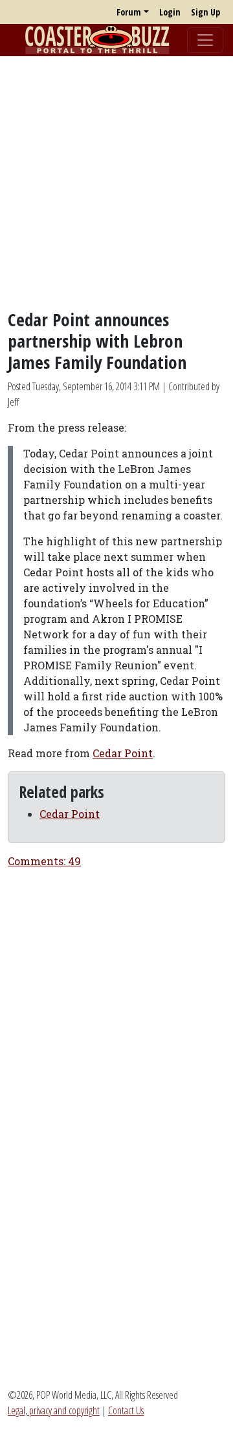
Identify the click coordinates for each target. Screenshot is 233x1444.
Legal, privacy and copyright (54, 1410)
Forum (128, 12)
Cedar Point (123, 753)
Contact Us (126, 1410)
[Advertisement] (116, 183)
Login (170, 12)
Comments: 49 (44, 861)
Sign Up (205, 12)
